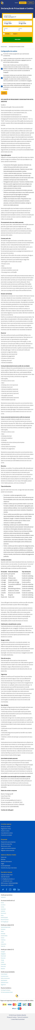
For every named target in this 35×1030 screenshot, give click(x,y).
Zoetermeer (3, 966)
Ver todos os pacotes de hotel (7, 992)
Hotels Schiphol (4, 974)
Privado (7, 34)
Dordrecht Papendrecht (5, 927)
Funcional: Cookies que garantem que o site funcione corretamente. (16, 54)
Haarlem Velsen (4, 935)
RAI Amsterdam (4, 980)
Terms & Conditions (22, 1017)
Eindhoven (3, 929)
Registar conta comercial (7, 850)
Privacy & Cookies (12, 1017)
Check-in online (5, 831)
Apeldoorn (3, 911)
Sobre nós (3, 857)
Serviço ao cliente (5, 827)
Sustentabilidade (5, 866)
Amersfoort (3, 905)
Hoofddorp (3, 940)
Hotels (16, 2)
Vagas (2, 864)
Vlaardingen (3, 964)
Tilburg (2, 960)
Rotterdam (3, 958)
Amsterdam (3, 909)
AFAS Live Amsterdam (5, 978)
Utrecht (2, 962)
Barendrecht (3, 913)
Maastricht (3, 946)
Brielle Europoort (4, 917)
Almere (2, 902)
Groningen (3, 933)
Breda (2, 915)
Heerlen (2, 938)
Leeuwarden (3, 944)
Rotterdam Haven (4, 982)
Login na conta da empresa (8, 848)
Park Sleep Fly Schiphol (5, 990)
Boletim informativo (6, 861)
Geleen (2, 931)
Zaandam (3, 968)
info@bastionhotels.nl (8, 879)
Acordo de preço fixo (6, 844)
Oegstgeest (3, 954)
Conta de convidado (6, 835)
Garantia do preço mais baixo (9, 868)
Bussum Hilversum (4, 919)
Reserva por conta (6, 846)
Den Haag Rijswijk (4, 921)
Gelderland (3, 897)
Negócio (15, 34)
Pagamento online (6, 829)
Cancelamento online (7, 833)
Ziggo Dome (3, 984)
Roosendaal (3, 956)
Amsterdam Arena (4, 976)
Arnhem (2, 907)
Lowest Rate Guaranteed (17, 1019)
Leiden (2, 942)
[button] (22, 3)
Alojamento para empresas (8, 842)
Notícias (3, 859)
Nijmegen (3, 951)
